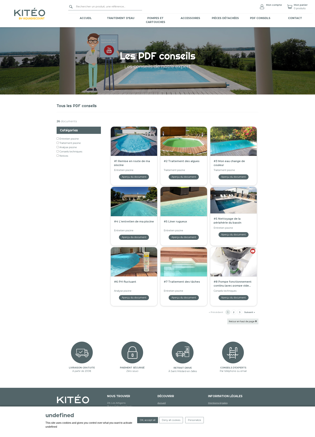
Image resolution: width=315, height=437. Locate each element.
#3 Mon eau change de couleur (229, 163)
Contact (295, 18)
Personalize (194, 420)
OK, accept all (147, 420)
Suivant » (249, 312)
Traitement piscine (70, 143)
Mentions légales (218, 402)
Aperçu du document (134, 176)
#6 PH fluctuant (125, 281)
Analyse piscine (68, 147)
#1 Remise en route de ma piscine (132, 163)
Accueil (86, 18)
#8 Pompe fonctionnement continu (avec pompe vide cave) (233, 283)
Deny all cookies (171, 420)
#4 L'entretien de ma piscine (134, 221)
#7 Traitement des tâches (182, 281)
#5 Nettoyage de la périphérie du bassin (227, 220)
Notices (63, 155)
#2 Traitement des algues (182, 161)
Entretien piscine (69, 138)
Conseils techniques (70, 151)
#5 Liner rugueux (175, 221)
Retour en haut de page (242, 321)
